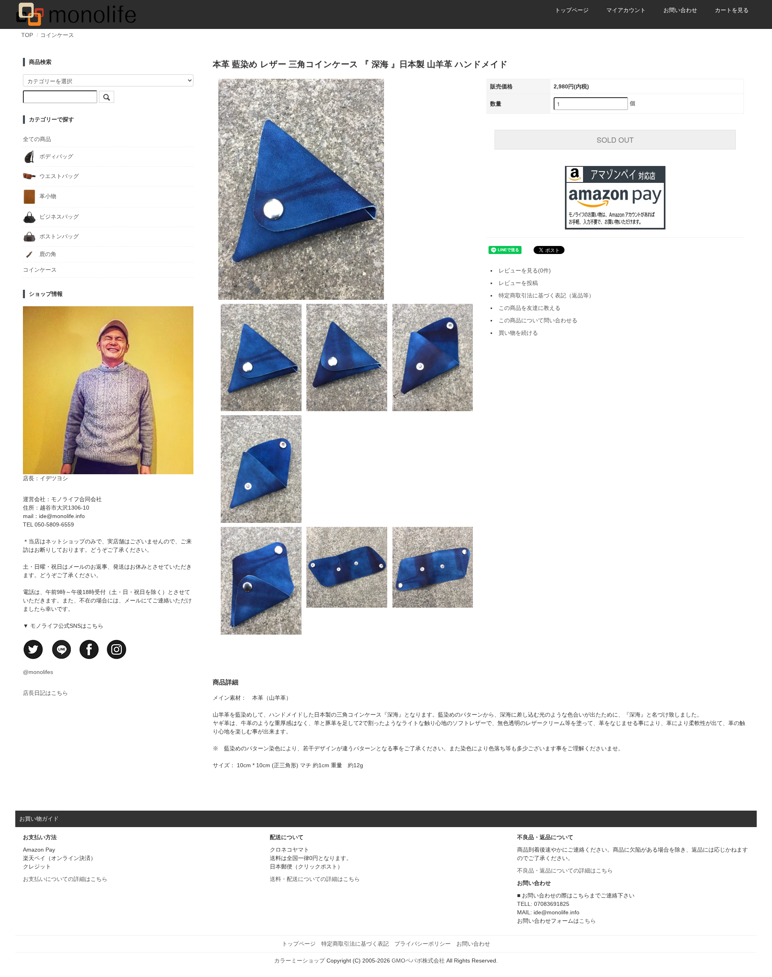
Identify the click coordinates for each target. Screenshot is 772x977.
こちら (587, 921)
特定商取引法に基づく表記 (355, 943)
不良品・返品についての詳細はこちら (565, 870)
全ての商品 (37, 139)
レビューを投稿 (518, 283)
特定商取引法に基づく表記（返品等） (546, 295)
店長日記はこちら (45, 693)
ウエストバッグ (58, 176)
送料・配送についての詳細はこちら (315, 879)
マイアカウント (626, 10)
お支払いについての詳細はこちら (65, 879)
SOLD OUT (615, 139)
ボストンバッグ (58, 236)
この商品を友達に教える (530, 308)
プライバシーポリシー (422, 943)
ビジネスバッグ (58, 216)
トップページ (572, 10)
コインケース (57, 35)
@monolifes (38, 672)
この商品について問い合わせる (538, 320)
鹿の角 (47, 254)
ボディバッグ (55, 156)
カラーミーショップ (299, 960)
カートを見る (732, 10)
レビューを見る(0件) (525, 270)
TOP (27, 35)
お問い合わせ (680, 10)
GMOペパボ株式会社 (418, 960)
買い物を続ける (518, 333)
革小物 (47, 196)
